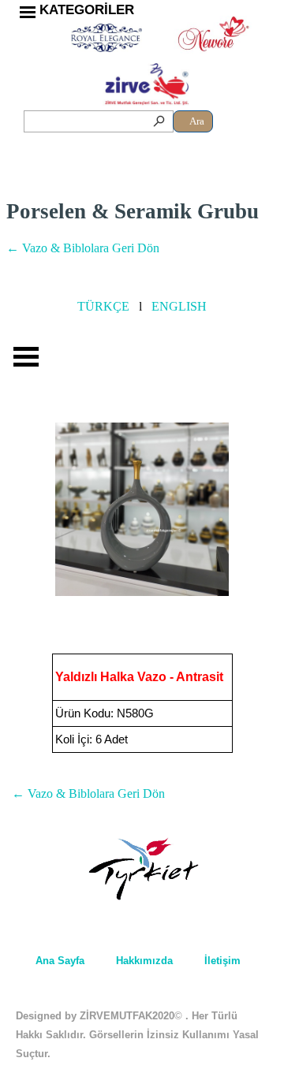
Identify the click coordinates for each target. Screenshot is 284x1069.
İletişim (222, 961)
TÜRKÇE (103, 306)
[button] (142, 510)
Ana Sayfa (60, 961)
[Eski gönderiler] (269, 509)
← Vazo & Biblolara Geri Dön (82, 248)
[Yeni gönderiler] (15, 509)
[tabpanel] (90, 10)
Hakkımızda (144, 961)
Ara (196, 121)
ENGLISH (179, 306)
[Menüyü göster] (27, 12)
